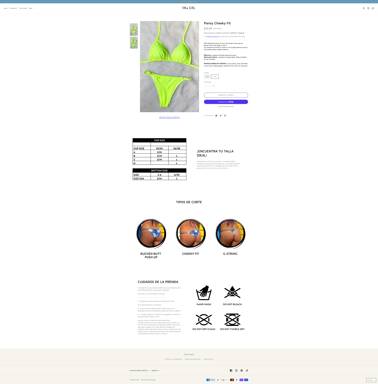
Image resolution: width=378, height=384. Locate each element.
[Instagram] (236, 370)
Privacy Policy (208, 359)
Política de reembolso (193, 359)
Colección (13, 8)
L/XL (215, 77)
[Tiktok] (247, 370)
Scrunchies (23, 8)
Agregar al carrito (226, 95)
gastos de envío (213, 36)
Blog (30, 8)
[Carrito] (373, 8)
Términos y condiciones (173, 359)
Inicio (6, 8)
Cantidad (207, 82)
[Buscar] (368, 8)
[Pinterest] (241, 370)
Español (154, 370)
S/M (207, 77)
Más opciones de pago (226, 106)
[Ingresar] (364, 8)
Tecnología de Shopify (148, 380)
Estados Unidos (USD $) (138, 370)
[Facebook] (231, 370)
